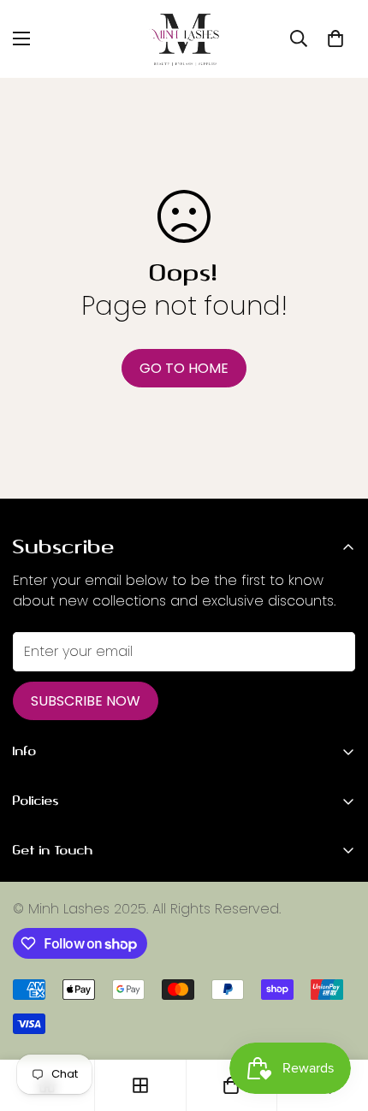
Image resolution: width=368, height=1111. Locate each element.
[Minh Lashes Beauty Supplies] (184, 39)
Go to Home (184, 368)
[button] (335, 38)
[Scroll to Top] (337, 1020)
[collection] (140, 1085)
